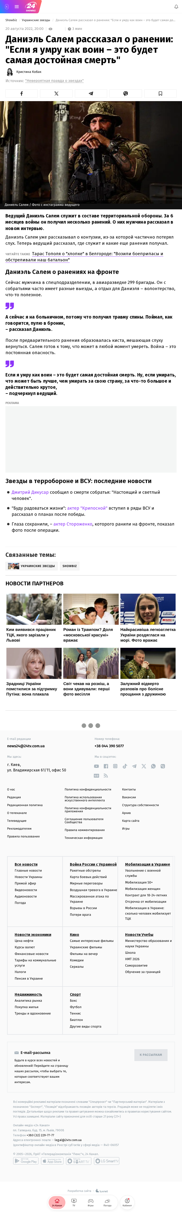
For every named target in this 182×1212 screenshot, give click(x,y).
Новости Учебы (139, 934)
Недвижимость (28, 994)
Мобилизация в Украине (147, 864)
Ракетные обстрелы (85, 871)
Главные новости (28, 871)
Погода (20, 903)
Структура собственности (140, 805)
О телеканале (17, 813)
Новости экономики (33, 934)
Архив (126, 813)
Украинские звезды (36, 20)
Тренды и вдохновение (33, 1013)
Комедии (77, 960)
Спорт (75, 994)
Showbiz (11, 20)
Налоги (20, 972)
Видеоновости (26, 890)
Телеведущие (17, 820)
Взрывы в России (83, 908)
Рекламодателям (19, 828)
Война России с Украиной (93, 864)
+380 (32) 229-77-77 (40, 1135)
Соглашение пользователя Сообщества (84, 821)
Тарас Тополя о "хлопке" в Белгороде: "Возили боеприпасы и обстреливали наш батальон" (84, 257)
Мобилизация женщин (142, 889)
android (26, 1161)
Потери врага (80, 915)
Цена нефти (24, 941)
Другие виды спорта (85, 1026)
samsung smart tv (106, 1161)
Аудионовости (26, 896)
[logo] (30, 6)
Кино (74, 934)
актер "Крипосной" (87, 508)
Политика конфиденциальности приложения (88, 810)
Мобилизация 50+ (139, 882)
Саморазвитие (136, 965)
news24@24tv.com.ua (26, 746)
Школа (130, 953)
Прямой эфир (25, 883)
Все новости (26, 864)
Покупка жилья (26, 1007)
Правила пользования (23, 836)
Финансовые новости (31, 954)
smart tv (78, 1161)
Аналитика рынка (28, 1001)
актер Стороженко (72, 524)
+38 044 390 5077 (109, 746)
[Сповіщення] (176, 6)
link (96, 766)
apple (52, 1161)
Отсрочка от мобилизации (145, 902)
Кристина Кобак (28, 72)
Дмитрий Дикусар (30, 492)
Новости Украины (28, 877)
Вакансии (129, 797)
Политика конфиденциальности (88, 789)
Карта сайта (130, 820)
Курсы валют (25, 947)
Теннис (75, 1013)
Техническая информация (84, 838)
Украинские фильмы (86, 947)
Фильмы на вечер (84, 954)
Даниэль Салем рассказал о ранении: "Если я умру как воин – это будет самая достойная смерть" (116, 20)
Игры (126, 828)
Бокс (73, 1001)
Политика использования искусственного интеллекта (85, 799)
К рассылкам (151, 1055)
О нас (11, 789)
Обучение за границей (142, 972)
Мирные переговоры (86, 883)
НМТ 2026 (132, 959)
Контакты (129, 789)
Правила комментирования (85, 830)
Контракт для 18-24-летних (146, 895)
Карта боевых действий (88, 877)
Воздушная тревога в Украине (93, 890)
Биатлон (76, 1020)
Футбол (76, 1007)
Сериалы (77, 967)
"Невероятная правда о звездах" (54, 81)
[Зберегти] (160, 93)
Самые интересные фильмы (92, 941)
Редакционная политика (25, 805)
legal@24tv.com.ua (68, 1140)
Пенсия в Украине (29, 979)
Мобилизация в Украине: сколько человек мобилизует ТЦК (148, 913)
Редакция (14, 797)
